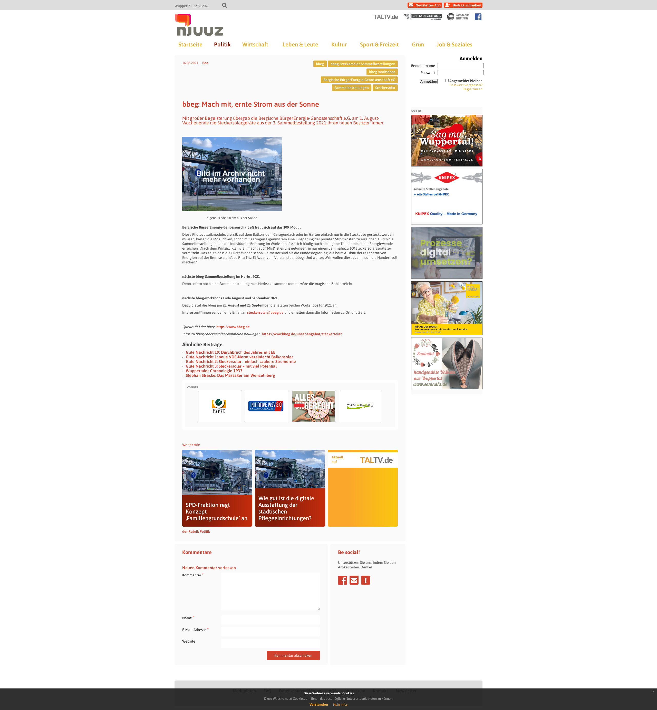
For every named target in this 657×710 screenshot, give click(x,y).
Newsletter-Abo (428, 5)
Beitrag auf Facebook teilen (342, 580)
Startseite (190, 44)
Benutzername (423, 66)
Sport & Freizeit (379, 44)
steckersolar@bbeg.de (265, 312)
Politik (222, 44)
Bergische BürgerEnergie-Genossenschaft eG (359, 80)
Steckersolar (385, 88)
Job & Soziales (454, 44)
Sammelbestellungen (351, 88)
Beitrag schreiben (467, 5)
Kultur (339, 44)
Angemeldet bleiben (465, 81)
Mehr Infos (340, 704)
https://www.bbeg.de (233, 327)
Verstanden (319, 704)
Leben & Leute (300, 44)
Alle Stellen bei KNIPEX (431, 194)
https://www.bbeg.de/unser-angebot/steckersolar (302, 334)
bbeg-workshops (382, 72)
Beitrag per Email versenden (354, 580)
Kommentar (193, 575)
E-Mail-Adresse (195, 629)
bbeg (320, 64)
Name (188, 617)
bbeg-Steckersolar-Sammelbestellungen (363, 64)
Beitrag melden (365, 580)
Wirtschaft (255, 44)
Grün (418, 44)
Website (188, 641)
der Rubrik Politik (196, 531)
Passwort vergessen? (465, 85)
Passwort (428, 73)
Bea (205, 63)
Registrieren (472, 89)
